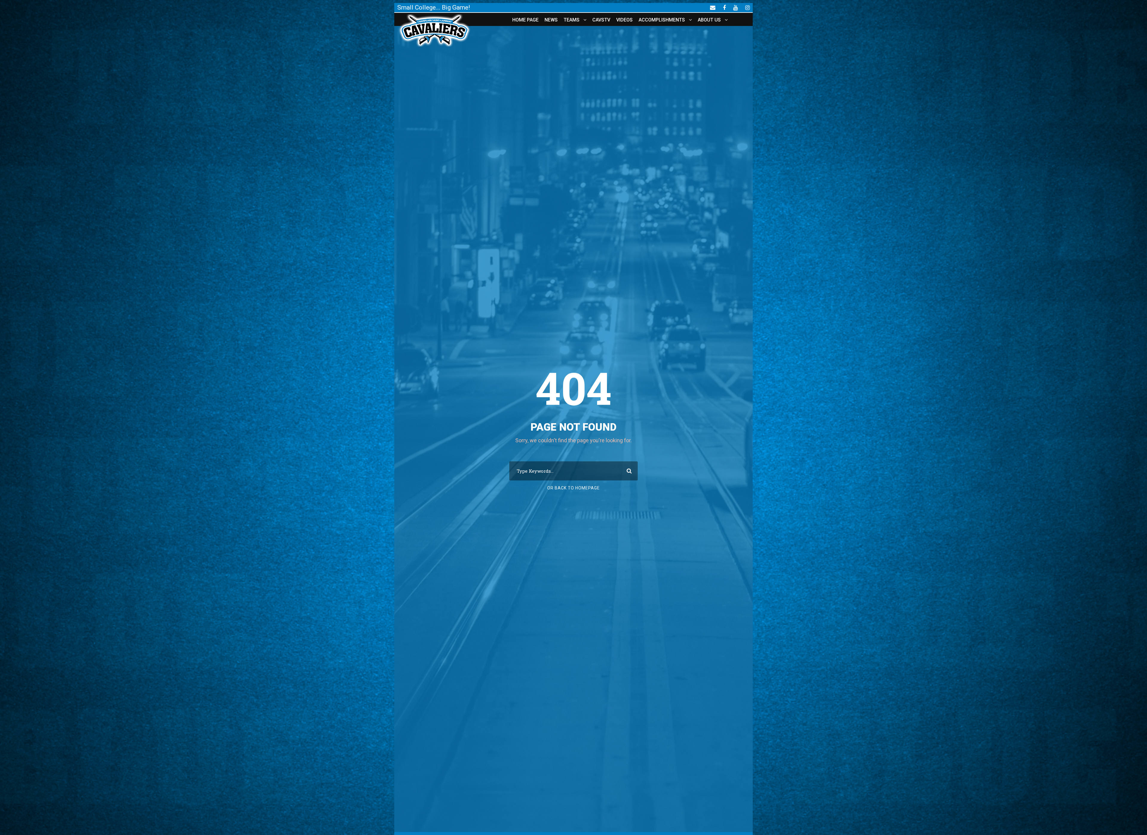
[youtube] (735, 7)
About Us (709, 20)
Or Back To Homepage (573, 488)
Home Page (525, 20)
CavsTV (601, 20)
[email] (712, 7)
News (551, 20)
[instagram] (747, 7)
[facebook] (724, 7)
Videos (624, 20)
